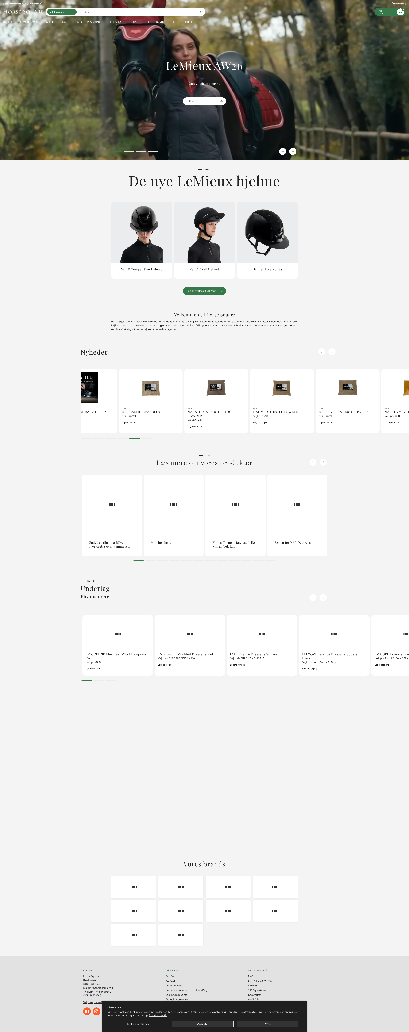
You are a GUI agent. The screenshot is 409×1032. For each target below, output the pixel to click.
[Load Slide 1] (117, 152)
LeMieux (351, 408)
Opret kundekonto (177, 999)
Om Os (170, 976)
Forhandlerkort (175, 985)
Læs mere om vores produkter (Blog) (187, 990)
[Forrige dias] (282, 151)
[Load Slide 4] (153, 152)
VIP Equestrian (257, 990)
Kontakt (170, 980)
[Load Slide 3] (141, 152)
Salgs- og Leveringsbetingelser (101, 1002)
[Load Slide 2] (129, 152)
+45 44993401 (35, 3)
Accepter (202, 1023)
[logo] (133, 887)
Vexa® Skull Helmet (204, 269)
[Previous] (321, 351)
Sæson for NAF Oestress (293, 542)
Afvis (268, 1023)
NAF (86, 408)
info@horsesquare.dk (14, 3)
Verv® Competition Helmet (141, 269)
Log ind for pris (91, 426)
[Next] (332, 351)
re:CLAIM (253, 999)
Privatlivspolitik (158, 1015)
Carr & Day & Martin (291, 408)
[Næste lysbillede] (292, 151)
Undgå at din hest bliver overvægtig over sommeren (109, 544)
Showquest (254, 994)
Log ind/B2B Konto (176, 994)
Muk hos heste (162, 542)
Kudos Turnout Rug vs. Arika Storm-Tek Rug (234, 544)
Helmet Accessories (267, 269)
